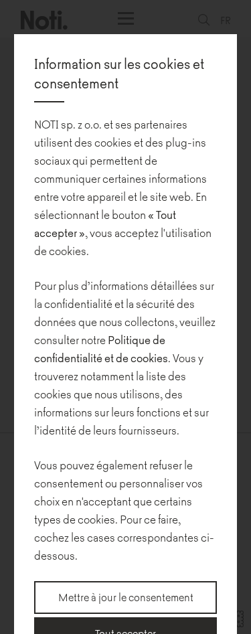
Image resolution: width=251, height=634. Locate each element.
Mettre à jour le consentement (125, 597)
